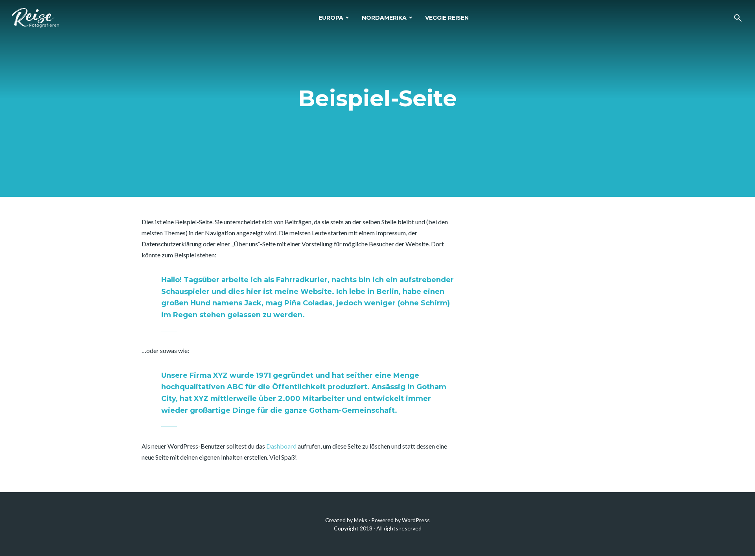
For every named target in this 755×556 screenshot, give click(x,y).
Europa (331, 17)
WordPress (416, 520)
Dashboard (281, 446)
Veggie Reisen (447, 17)
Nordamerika (384, 17)
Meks (360, 520)
